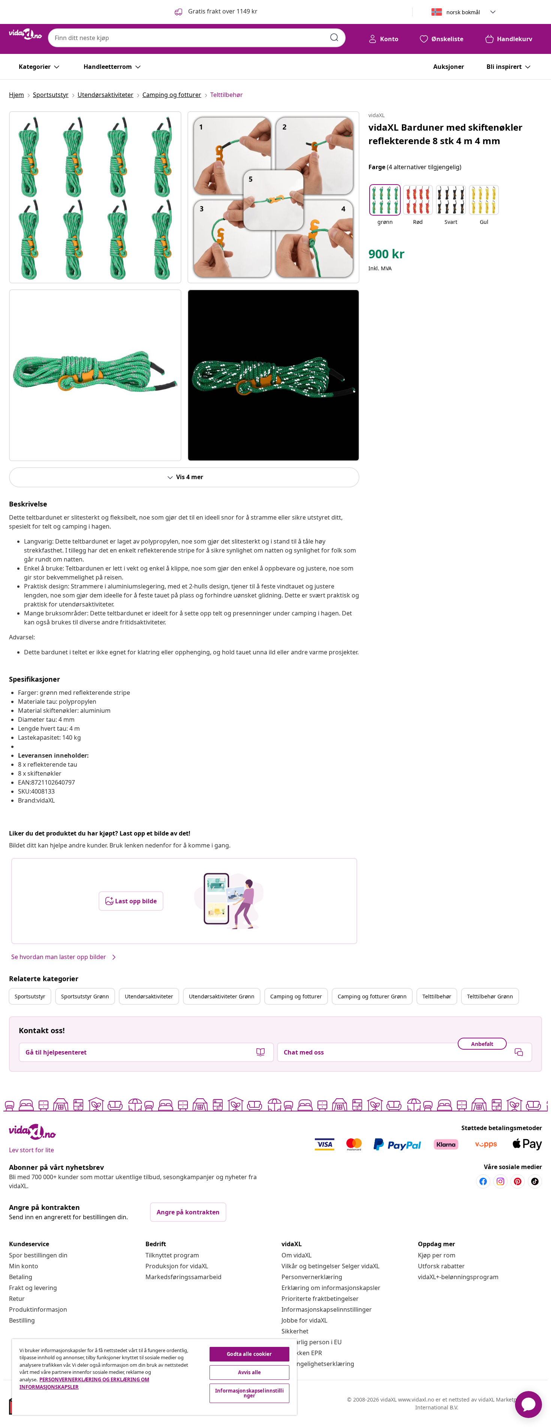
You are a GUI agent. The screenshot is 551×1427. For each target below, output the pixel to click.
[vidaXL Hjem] (25, 34)
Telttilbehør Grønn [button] (490, 996)
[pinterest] (517, 1181)
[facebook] (483, 1181)
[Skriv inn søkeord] (334, 37)
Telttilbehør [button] (436, 996)
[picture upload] (228, 901)
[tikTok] (535, 1181)
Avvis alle (249, 1372)
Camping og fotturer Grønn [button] (372, 996)
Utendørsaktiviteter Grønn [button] (222, 996)
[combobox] (197, 37)
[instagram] (500, 1181)
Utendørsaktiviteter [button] (149, 996)
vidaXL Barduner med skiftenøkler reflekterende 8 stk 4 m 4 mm (445, 134)
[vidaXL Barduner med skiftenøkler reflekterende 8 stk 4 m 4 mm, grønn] (95, 197)
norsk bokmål (463, 12)
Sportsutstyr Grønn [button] (85, 996)
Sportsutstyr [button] (30, 996)
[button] (215, 12)
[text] (386, 255)
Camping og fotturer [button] (296, 996)
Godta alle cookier (249, 1354)
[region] (154, 1377)
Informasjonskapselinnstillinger (326, 1309)
